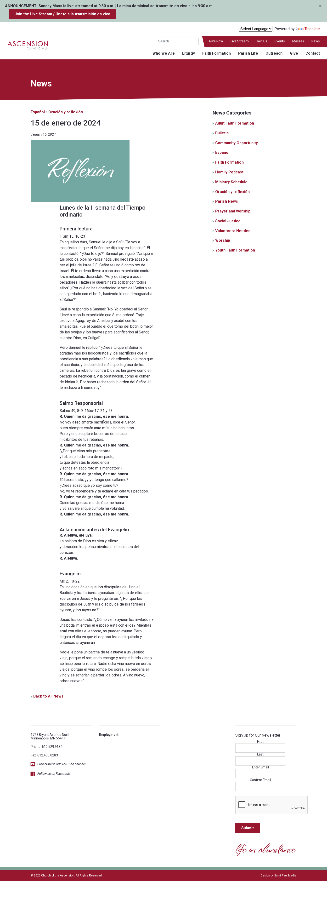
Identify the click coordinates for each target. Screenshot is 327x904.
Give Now (216, 41)
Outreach (273, 53)
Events (280, 41)
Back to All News (48, 696)
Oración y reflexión (65, 112)
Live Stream (240, 41)
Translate (312, 29)
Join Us (261, 41)
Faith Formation (216, 53)
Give (294, 53)
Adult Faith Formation (234, 123)
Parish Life (248, 53)
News (315, 41)
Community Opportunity (236, 143)
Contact (312, 53)
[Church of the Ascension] (24, 45)
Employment (108, 735)
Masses (298, 41)
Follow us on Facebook (53, 774)
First (260, 742)
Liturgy (188, 53)
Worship (222, 240)
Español (38, 112)
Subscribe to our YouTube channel (61, 764)
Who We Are (163, 53)
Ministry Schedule (231, 182)
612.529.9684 (52, 747)
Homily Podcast (229, 172)
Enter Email (260, 767)
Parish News (226, 201)
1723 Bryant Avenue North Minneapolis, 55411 (50, 736)
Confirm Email (260, 780)
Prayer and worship (232, 211)
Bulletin (222, 133)
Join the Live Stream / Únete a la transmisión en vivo (62, 14)
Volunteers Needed (232, 231)
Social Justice (228, 221)
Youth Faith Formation (235, 250)
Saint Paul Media (285, 875)
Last (260, 754)
